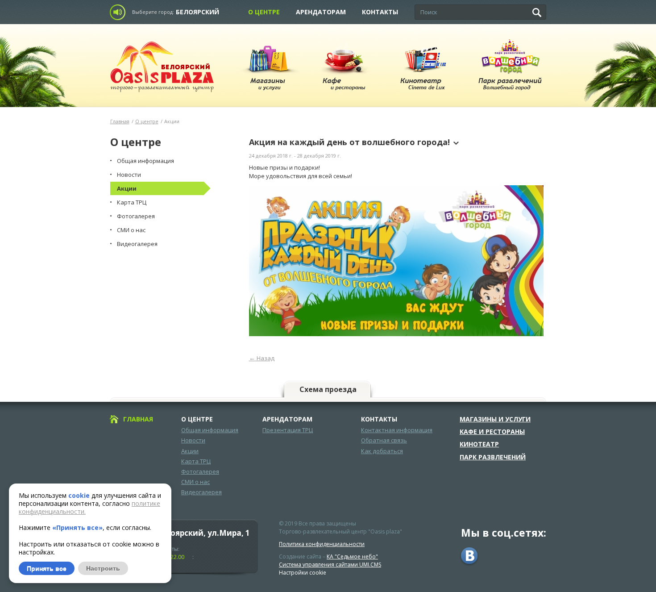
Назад (261, 358)
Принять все (46, 568)
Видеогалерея (201, 492)
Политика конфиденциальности (322, 544)
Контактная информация (396, 430)
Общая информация (209, 430)
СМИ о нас (195, 482)
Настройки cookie (302, 572)
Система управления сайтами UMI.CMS (330, 564)
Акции (190, 451)
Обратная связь (384, 440)
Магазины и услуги (495, 419)
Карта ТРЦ (196, 461)
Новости (193, 440)
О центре (264, 12)
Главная (119, 121)
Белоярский (197, 12)
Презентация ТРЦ (287, 430)
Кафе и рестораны (492, 432)
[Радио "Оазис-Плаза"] (120, 12)
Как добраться (382, 451)
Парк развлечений (493, 457)
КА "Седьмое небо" (352, 556)
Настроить (103, 568)
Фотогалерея (200, 471)
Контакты (380, 12)
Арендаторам (321, 12)
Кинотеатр (479, 444)
